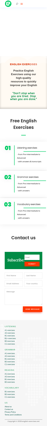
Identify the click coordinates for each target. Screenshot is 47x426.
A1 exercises (10, 330)
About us (8, 407)
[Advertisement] (23, 31)
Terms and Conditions (13, 415)
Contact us (9, 409)
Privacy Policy (10, 412)
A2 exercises (10, 333)
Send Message (32, 309)
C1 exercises (10, 344)
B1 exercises (10, 336)
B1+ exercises (10, 338)
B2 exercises (10, 341)
